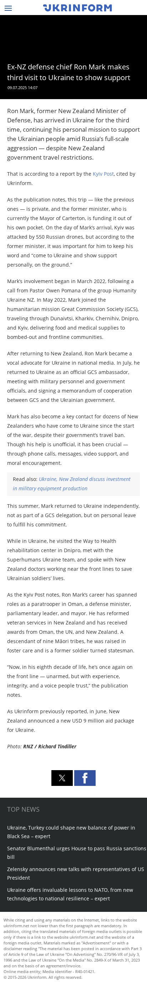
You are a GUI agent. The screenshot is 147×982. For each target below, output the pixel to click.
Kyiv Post (103, 173)
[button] (62, 778)
